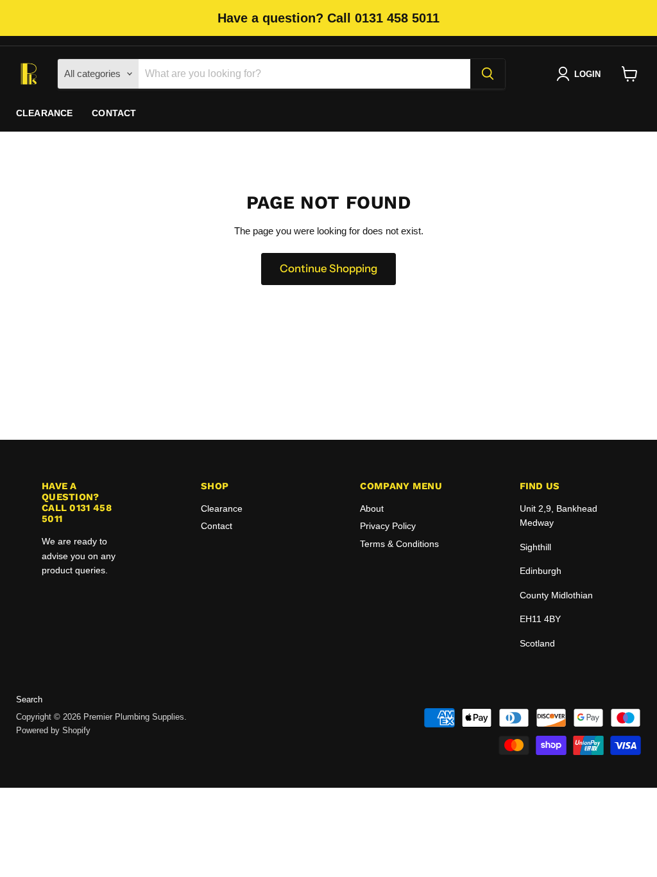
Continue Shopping (328, 268)
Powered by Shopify (53, 730)
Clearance (44, 113)
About (372, 508)
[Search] (487, 74)
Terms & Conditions (399, 544)
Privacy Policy (388, 526)
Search (29, 699)
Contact (114, 113)
